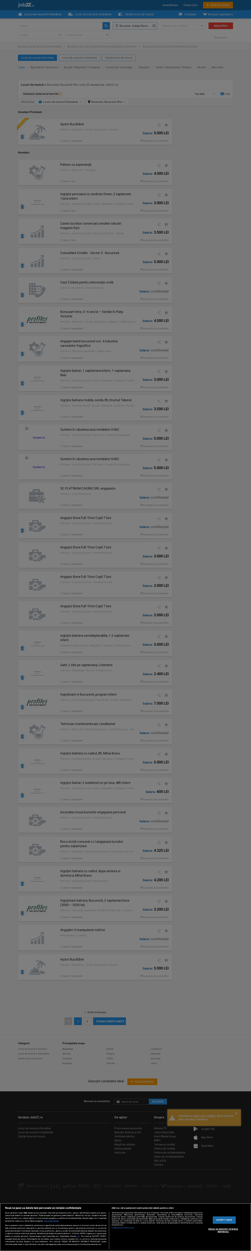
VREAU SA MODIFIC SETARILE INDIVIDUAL (223, 1230)
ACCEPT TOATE (224, 1220)
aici (78, 1236)
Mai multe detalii (51, 1221)
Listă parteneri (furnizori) (123, 1228)
